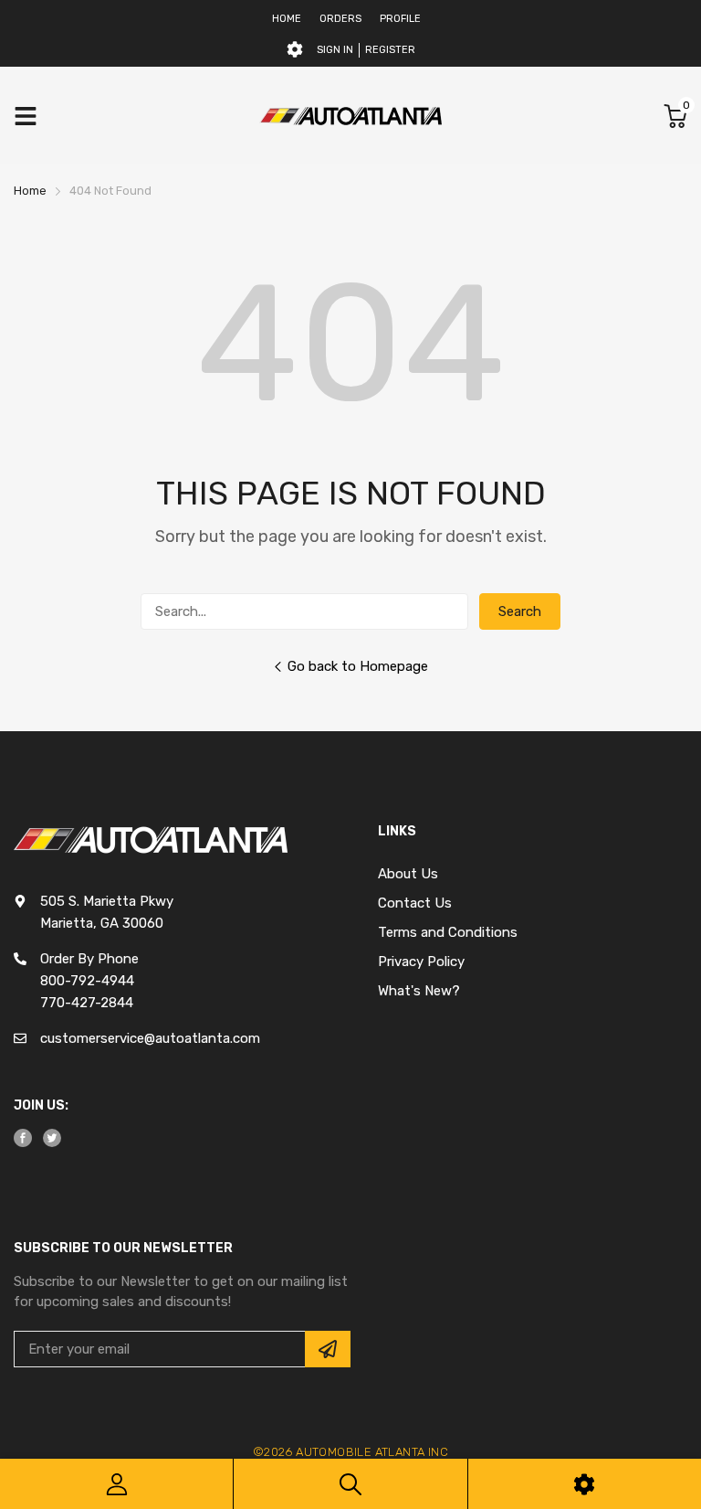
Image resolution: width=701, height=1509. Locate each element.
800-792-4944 (87, 980)
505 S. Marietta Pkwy (106, 901)
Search (519, 611)
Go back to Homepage (358, 666)
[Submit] (327, 1349)
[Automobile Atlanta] (350, 115)
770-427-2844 (86, 1002)
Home (286, 19)
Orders (340, 19)
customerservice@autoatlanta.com (150, 1038)
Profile (400, 19)
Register (390, 50)
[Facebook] (23, 1138)
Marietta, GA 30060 (101, 923)
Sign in (335, 50)
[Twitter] (52, 1138)
